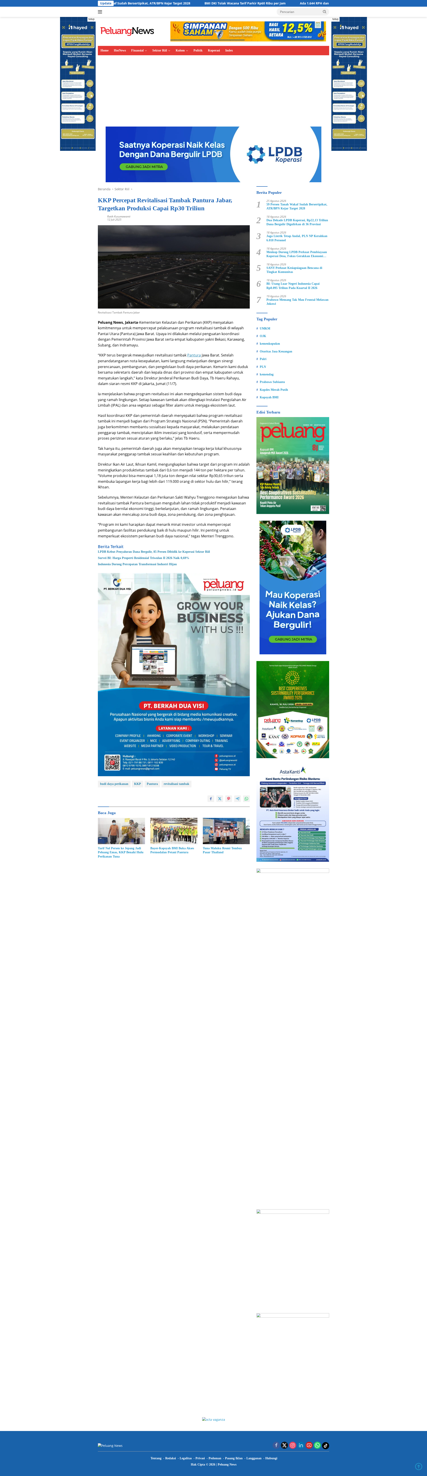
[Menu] (101, 12)
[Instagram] (292, 1445)
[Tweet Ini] (219, 798)
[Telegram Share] (237, 798)
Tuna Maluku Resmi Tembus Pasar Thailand (222, 850)
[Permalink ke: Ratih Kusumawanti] (101, 218)
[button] (324, 11)
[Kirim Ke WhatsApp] (246, 798)
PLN (263, 366)
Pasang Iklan (234, 1458)
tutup (92, 19)
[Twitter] (284, 1445)
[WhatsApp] (317, 1445)
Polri (263, 359)
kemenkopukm (270, 343)
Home (105, 50)
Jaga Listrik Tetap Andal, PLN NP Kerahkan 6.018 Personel (296, 238)
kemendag (267, 374)
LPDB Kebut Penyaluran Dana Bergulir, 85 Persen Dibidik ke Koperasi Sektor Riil (154, 551)
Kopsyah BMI (269, 397)
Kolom (180, 50)
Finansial (137, 50)
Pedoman (215, 1458)
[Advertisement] (213, 88)
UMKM (265, 328)
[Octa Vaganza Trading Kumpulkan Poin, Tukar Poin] (213, 1419)
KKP (137, 784)
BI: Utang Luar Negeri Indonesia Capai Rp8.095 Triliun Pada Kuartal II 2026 (293, 285)
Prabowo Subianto (272, 382)
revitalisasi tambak (176, 784)
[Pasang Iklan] (174, 674)
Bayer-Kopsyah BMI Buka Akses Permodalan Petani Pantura (172, 850)
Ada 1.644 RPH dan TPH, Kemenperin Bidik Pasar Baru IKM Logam (291, 3)
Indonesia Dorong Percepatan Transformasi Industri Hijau (137, 564)
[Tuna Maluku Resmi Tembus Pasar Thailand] (226, 831)
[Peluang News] (129, 31)
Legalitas (186, 1458)
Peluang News (227, 1464)
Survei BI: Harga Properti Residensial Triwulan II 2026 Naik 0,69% (143, 558)
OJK (263, 336)
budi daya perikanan (114, 784)
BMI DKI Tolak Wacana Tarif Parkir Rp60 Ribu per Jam (186, 3)
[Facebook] (276, 1445)
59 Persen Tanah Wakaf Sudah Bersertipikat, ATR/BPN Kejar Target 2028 (296, 206)
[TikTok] (325, 1445)
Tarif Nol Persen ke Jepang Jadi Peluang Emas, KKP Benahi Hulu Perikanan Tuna (120, 852)
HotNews (120, 50)
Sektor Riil (159, 50)
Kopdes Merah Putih (274, 389)
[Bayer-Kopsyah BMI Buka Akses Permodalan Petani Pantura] (173, 831)
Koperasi (214, 50)
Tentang (156, 1458)
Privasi (200, 1458)
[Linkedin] (300, 1445)
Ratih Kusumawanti (118, 216)
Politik (198, 50)
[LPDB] (292, 587)
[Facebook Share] (210, 798)
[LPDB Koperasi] (213, 154)
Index (229, 50)
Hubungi (271, 1458)
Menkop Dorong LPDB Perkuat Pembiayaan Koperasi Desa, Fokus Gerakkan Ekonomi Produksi (296, 254)
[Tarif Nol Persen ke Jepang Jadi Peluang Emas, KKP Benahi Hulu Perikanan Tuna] (121, 831)
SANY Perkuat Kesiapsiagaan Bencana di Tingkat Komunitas (294, 270)
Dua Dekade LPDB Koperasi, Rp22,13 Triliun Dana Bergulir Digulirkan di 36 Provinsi (297, 222)
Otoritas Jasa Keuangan (276, 351)
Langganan (254, 1458)
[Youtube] (309, 1445)
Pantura (194, 355)
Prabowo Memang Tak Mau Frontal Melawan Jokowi (297, 301)
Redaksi (170, 1458)
